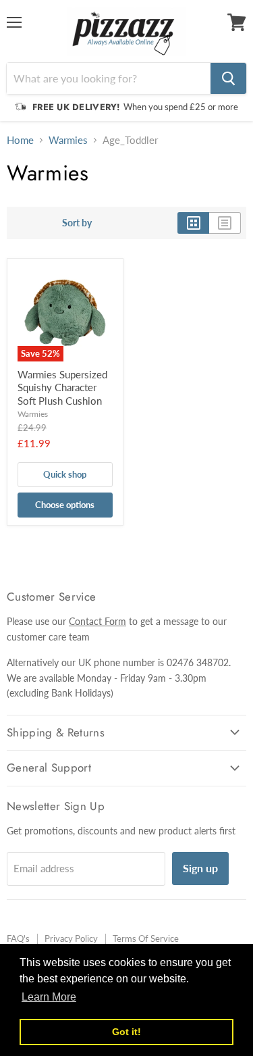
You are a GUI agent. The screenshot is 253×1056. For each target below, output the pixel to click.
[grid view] (193, 223)
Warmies (68, 140)
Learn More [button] (49, 997)
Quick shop (64, 474)
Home (20, 140)
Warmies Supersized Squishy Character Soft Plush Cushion (62, 387)
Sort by (77, 223)
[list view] (225, 223)
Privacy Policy (71, 938)
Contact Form (97, 621)
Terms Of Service (146, 938)
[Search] (228, 78)
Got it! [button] (126, 1031)
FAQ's (18, 938)
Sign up (200, 867)
